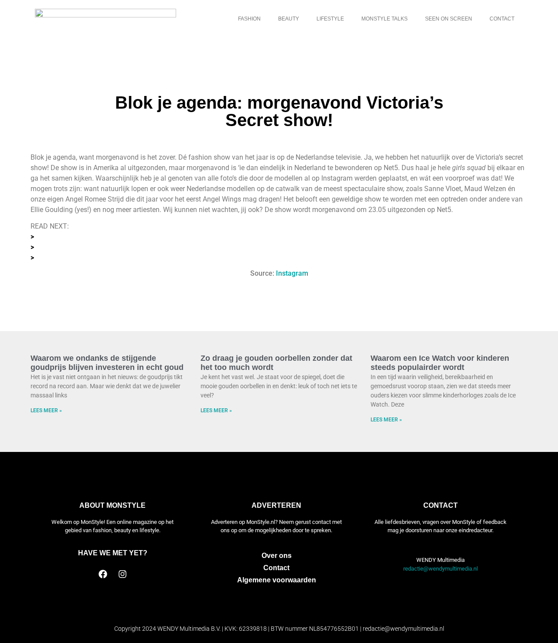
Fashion (249, 19)
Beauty (288, 19)
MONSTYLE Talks (384, 19)
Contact (502, 19)
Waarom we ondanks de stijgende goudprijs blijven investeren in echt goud (107, 363)
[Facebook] (103, 574)
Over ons (277, 555)
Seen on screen (448, 19)
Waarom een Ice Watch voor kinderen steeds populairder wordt (440, 363)
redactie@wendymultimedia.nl (440, 568)
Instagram (292, 273)
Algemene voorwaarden (276, 580)
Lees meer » (46, 410)
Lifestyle (330, 19)
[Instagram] (122, 574)
